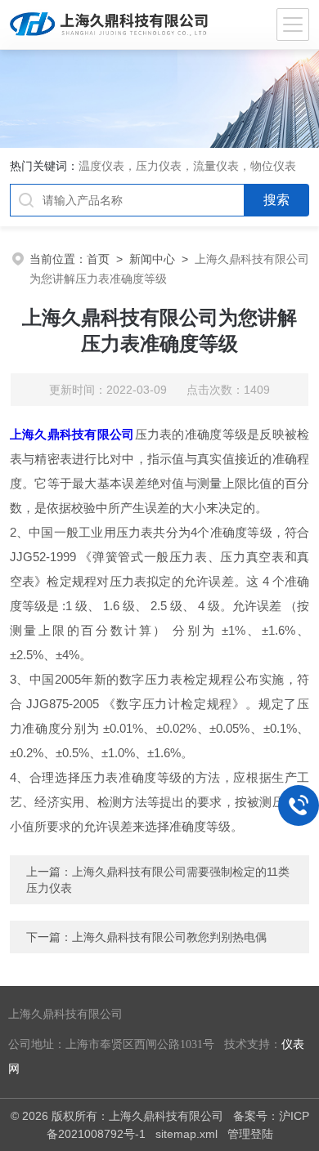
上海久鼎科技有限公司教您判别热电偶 (169, 937)
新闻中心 (152, 258)
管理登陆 (250, 1133)
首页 (98, 258)
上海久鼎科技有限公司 (72, 434)
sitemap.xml (186, 1133)
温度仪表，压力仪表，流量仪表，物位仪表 (187, 165)
